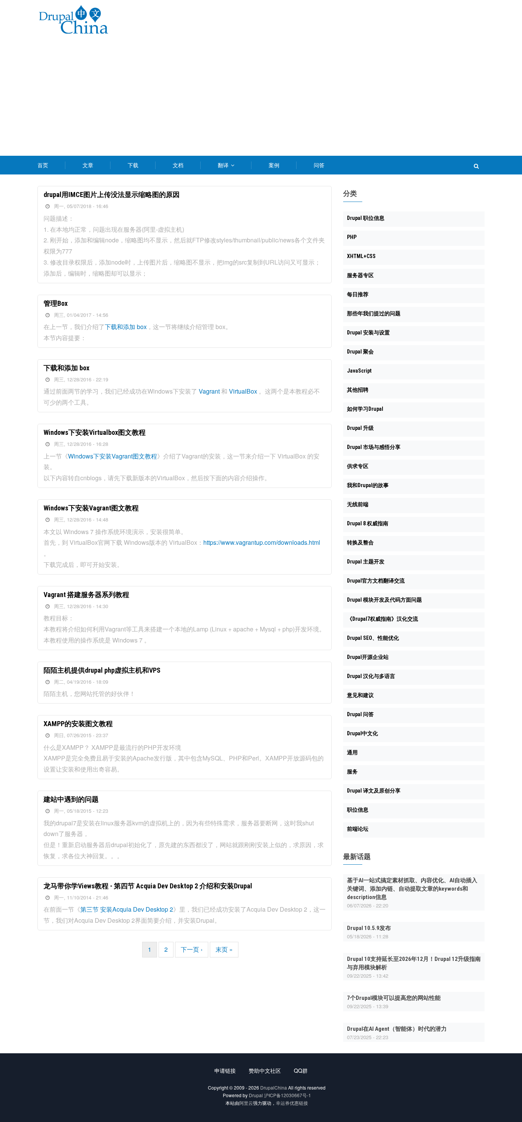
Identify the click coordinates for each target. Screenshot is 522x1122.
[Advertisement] (261, 98)
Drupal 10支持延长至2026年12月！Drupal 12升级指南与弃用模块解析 (414, 963)
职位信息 (357, 810)
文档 (178, 165)
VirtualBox (243, 391)
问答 (319, 165)
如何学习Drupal (365, 409)
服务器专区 (360, 275)
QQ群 (301, 1070)
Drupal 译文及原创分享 (373, 791)
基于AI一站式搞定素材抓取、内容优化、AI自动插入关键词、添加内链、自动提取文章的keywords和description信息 (412, 889)
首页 (42, 165)
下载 (133, 165)
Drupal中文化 (362, 733)
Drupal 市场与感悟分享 (373, 447)
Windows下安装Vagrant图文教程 (112, 456)
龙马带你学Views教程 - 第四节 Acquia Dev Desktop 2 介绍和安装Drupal (148, 886)
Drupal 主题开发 (365, 562)
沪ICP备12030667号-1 (287, 1095)
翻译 (224, 165)
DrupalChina (273, 1087)
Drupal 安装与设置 (368, 332)
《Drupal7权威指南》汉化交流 (382, 619)
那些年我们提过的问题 (373, 313)
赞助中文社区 (265, 1070)
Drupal (256, 1095)
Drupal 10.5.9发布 (369, 928)
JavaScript (359, 371)
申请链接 (225, 1070)
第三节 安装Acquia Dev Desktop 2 (126, 909)
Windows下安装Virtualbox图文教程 (95, 432)
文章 (88, 165)
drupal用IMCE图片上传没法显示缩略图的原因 (112, 194)
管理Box (56, 303)
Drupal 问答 (360, 714)
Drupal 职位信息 (365, 218)
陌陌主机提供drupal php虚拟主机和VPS (102, 670)
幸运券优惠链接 (292, 1102)
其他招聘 (357, 390)
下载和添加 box (126, 326)
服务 (352, 771)
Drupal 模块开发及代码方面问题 (384, 600)
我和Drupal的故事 (368, 485)
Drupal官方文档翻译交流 (376, 581)
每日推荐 (357, 294)
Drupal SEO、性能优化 (373, 638)
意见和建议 (360, 695)
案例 (274, 165)
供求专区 (357, 466)
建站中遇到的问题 (71, 799)
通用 (352, 752)
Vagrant (209, 391)
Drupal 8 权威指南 (367, 523)
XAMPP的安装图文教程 (78, 724)
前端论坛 (357, 829)
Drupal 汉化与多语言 (371, 676)
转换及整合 (360, 542)
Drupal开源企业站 (368, 657)
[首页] (73, 20)
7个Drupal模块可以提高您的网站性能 (394, 997)
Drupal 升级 (360, 428)
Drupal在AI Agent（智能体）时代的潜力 (397, 1028)
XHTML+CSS (361, 256)
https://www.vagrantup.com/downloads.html (261, 542)
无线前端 (357, 504)
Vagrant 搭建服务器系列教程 (86, 595)
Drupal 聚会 (360, 352)
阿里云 (246, 1102)
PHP (352, 237)
